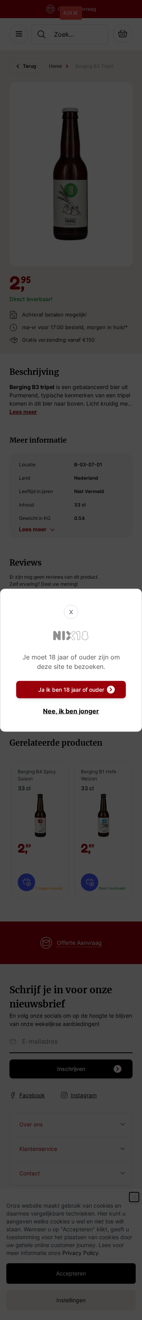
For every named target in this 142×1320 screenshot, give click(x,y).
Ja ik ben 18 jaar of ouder (71, 689)
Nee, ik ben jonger (71, 711)
